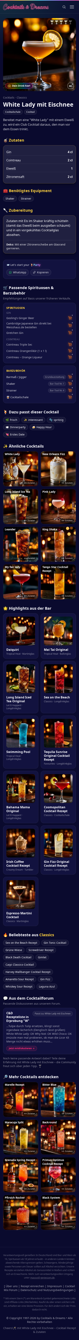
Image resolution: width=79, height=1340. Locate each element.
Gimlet (42, 957)
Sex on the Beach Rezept (21, 942)
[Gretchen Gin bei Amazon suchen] (70, 333)
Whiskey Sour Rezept (19, 986)
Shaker (10, 198)
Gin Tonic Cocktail (55, 942)
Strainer (26, 198)
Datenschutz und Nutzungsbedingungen (47, 1290)
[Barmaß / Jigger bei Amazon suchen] (70, 377)
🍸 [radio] (52, 22)
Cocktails (8, 97)
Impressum (54, 1286)
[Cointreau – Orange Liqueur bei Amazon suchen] (70, 357)
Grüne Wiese (14, 950)
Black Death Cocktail (18, 957)
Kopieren (43, 272)
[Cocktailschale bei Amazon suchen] (70, 397)
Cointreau (13, 160)
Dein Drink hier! (21, 85)
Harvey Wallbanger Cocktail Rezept (28, 972)
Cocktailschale (13, 112)
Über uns (12, 1286)
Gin (8, 152)
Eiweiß (11, 168)
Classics (22, 97)
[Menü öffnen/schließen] (72, 7)
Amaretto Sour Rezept (20, 979)
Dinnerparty (16, 427)
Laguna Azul (47, 986)
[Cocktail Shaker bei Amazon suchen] (70, 383)
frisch (11, 420)
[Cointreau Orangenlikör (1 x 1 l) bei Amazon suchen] (70, 351)
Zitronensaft (15, 177)
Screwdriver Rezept (41, 950)
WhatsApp (19, 272)
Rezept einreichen (32, 1286)
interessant (33, 420)
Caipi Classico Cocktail (20, 964)
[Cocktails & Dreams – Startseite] (26, 6)
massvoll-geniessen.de (42, 1277)
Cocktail (30, 112)
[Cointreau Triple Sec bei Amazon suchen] (70, 344)
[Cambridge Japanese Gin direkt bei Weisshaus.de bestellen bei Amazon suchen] (70, 325)
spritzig (56, 420)
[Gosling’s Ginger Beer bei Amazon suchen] (70, 318)
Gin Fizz (45, 979)
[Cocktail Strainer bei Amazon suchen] (70, 390)
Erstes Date (15, 434)
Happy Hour (42, 427)
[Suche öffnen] (64, 6)
